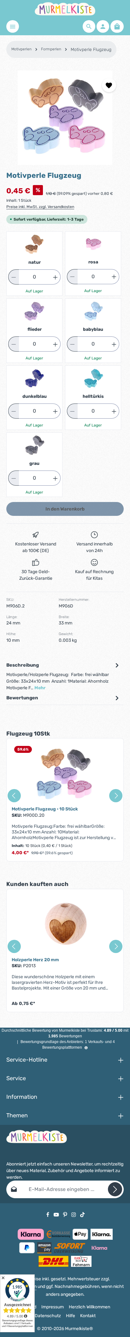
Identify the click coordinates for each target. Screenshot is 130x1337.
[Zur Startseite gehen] (65, 8)
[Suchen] (89, 26)
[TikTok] (82, 1214)
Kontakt (88, 1315)
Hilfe (70, 1315)
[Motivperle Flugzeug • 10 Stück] (65, 774)
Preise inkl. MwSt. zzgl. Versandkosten (40, 207)
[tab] (63, 676)
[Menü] (12, 26)
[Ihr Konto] (103, 26)
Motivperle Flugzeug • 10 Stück (45, 809)
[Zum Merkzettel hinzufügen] (109, 85)
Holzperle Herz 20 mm (35, 959)
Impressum (52, 1307)
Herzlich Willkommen (89, 1307)
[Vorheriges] (14, 795)
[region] (65, 118)
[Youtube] (57, 1214)
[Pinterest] (65, 1214)
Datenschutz (48, 1315)
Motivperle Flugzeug (91, 49)
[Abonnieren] (115, 1189)
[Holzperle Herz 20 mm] (65, 925)
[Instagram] (74, 1214)
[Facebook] (48, 1214)
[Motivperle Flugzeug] (65, 118)
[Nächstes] (115, 795)
